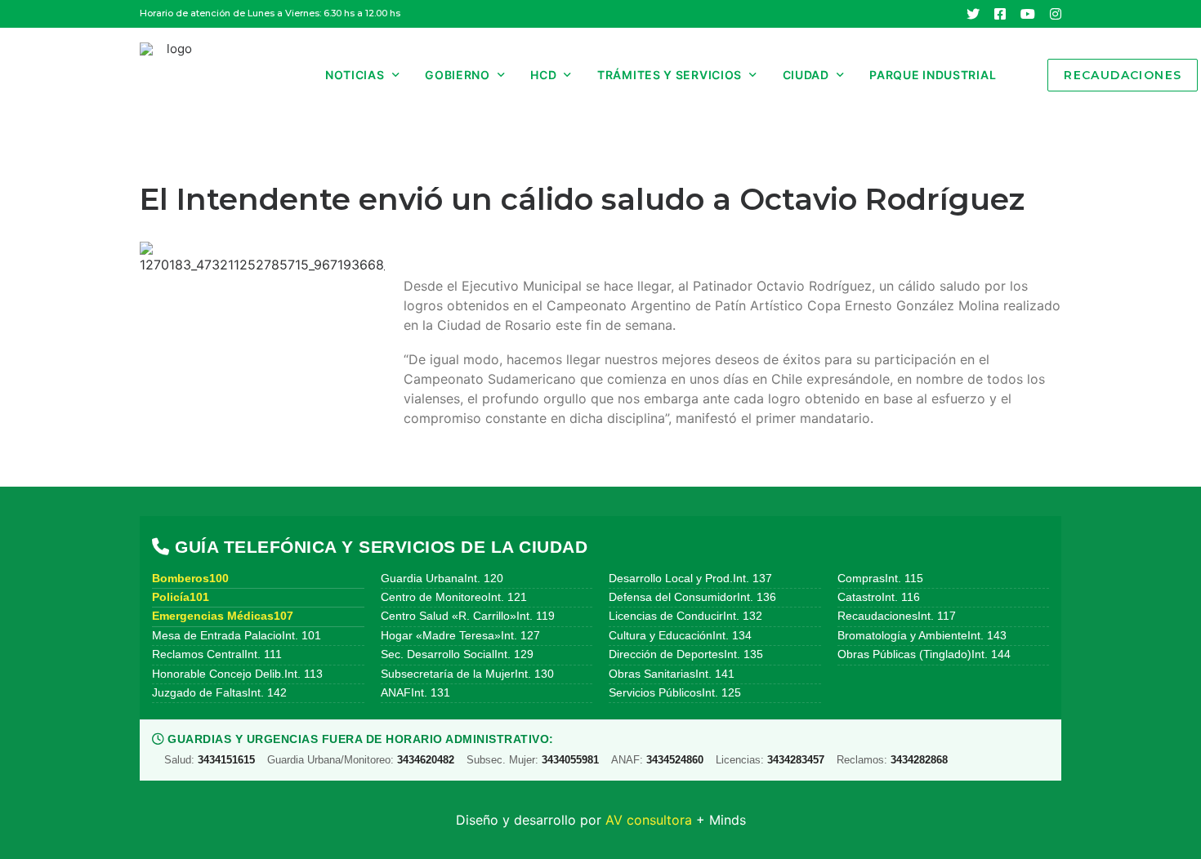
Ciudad (806, 75)
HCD (543, 75)
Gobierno (457, 75)
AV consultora (648, 820)
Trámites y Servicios (669, 75)
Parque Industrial (932, 75)
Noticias (355, 75)
